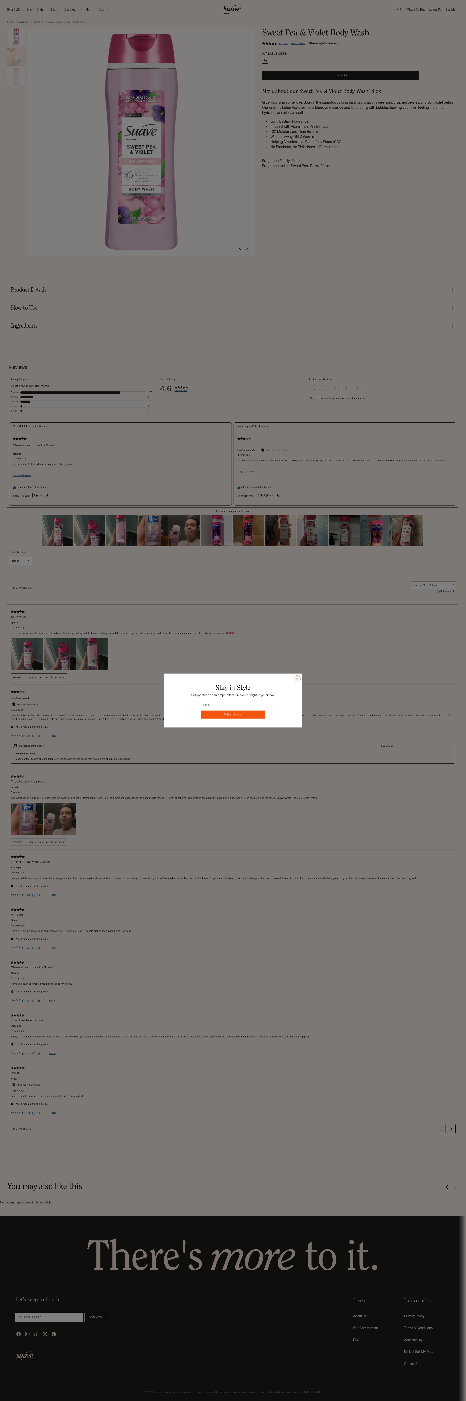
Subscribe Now (233, 714)
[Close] (297, 678)
